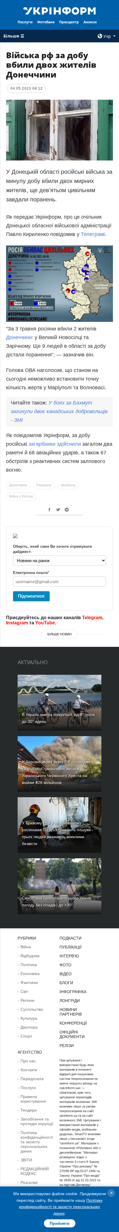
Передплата (32, 1078)
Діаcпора (29, 1027)
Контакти (29, 1069)
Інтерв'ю (69, 956)
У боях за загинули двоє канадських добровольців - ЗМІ (59, 411)
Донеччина (18, 485)
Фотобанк (46, 22)
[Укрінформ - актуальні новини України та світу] (59, 10)
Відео (66, 974)
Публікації (70, 947)
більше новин (59, 634)
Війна (26, 946)
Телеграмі (93, 234)
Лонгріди (70, 1000)
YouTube (45, 622)
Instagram (17, 622)
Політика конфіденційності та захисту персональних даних (37, 1141)
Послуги (25, 22)
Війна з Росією (21, 496)
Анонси (90, 22)
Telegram (92, 617)
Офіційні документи (72, 1034)
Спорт (26, 1036)
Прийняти (60, 1223)
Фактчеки (29, 982)
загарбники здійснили (55, 444)
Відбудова (30, 955)
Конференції (73, 1023)
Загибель (68, 485)
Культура (29, 1018)
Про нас (28, 1061)
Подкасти (70, 938)
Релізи (67, 1045)
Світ (24, 991)
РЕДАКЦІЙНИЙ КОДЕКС (35, 1171)
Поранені (44, 485)
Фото (65, 965)
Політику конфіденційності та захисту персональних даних (61, 1207)
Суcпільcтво (32, 1009)
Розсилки (29, 1182)
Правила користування (33, 1098)
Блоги (66, 982)
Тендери (29, 1110)
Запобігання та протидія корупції (37, 1121)
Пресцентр (69, 22)
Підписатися (31, 596)
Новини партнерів (71, 1011)
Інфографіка (73, 991)
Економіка (30, 973)
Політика (29, 964)
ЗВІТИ (26, 1160)
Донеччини (19, 337)
